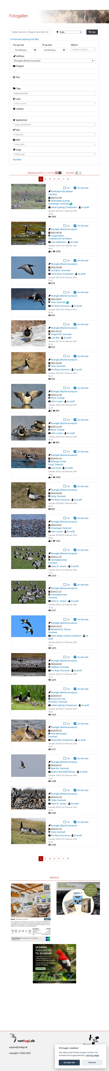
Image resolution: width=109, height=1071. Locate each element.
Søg (93, 32)
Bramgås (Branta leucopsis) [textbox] (27, 61)
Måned (74, 45)
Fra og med (18, 45)
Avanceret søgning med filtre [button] (25, 39)
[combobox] (83, 49)
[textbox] (83, 49)
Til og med (47, 45)
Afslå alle (92, 1062)
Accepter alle (69, 1062)
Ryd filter (17, 159)
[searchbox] (55, 93)
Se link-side (82, 188)
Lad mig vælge (92, 1055)
